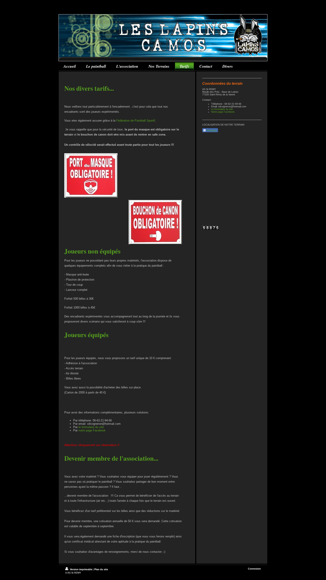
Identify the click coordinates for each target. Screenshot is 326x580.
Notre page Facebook (223, 111)
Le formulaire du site (222, 109)
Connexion (254, 568)
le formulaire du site (91, 427)
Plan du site (101, 569)
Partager (211, 130)
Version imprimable (81, 569)
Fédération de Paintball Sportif (135, 120)
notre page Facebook (92, 430)
